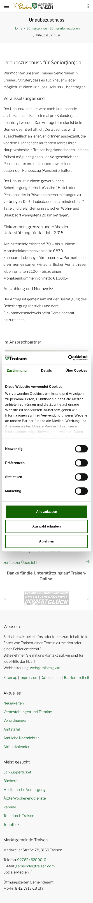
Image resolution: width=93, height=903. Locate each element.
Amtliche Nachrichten (21, 738)
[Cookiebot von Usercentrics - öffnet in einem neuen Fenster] (68, 358)
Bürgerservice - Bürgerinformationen (53, 28)
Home (18, 28)
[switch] (81, 462)
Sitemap (10, 677)
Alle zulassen (46, 511)
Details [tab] (46, 370)
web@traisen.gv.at (45, 668)
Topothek (11, 824)
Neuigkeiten (13, 703)
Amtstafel (11, 729)
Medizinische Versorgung (24, 790)
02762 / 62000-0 (31, 860)
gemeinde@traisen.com (35, 866)
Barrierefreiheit (76, 677)
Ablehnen (46, 541)
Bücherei (10, 781)
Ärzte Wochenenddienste (24, 798)
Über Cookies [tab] (76, 370)
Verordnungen (15, 720)
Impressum (29, 677)
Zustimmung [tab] (17, 370)
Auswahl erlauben (46, 526)
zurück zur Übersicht (20, 562)
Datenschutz (51, 677)
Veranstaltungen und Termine (27, 712)
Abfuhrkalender (16, 747)
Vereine (9, 807)
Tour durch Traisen (18, 816)
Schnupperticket (17, 772)
